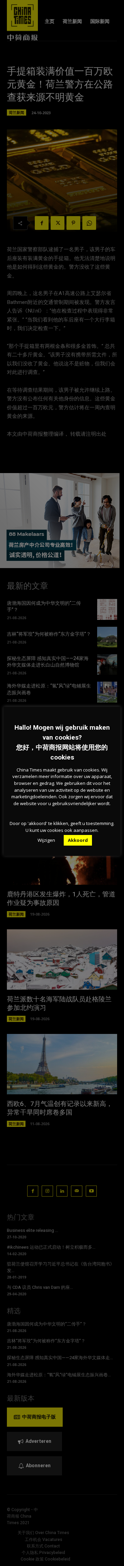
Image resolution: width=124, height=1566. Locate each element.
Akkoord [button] (78, 840)
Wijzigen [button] (46, 840)
